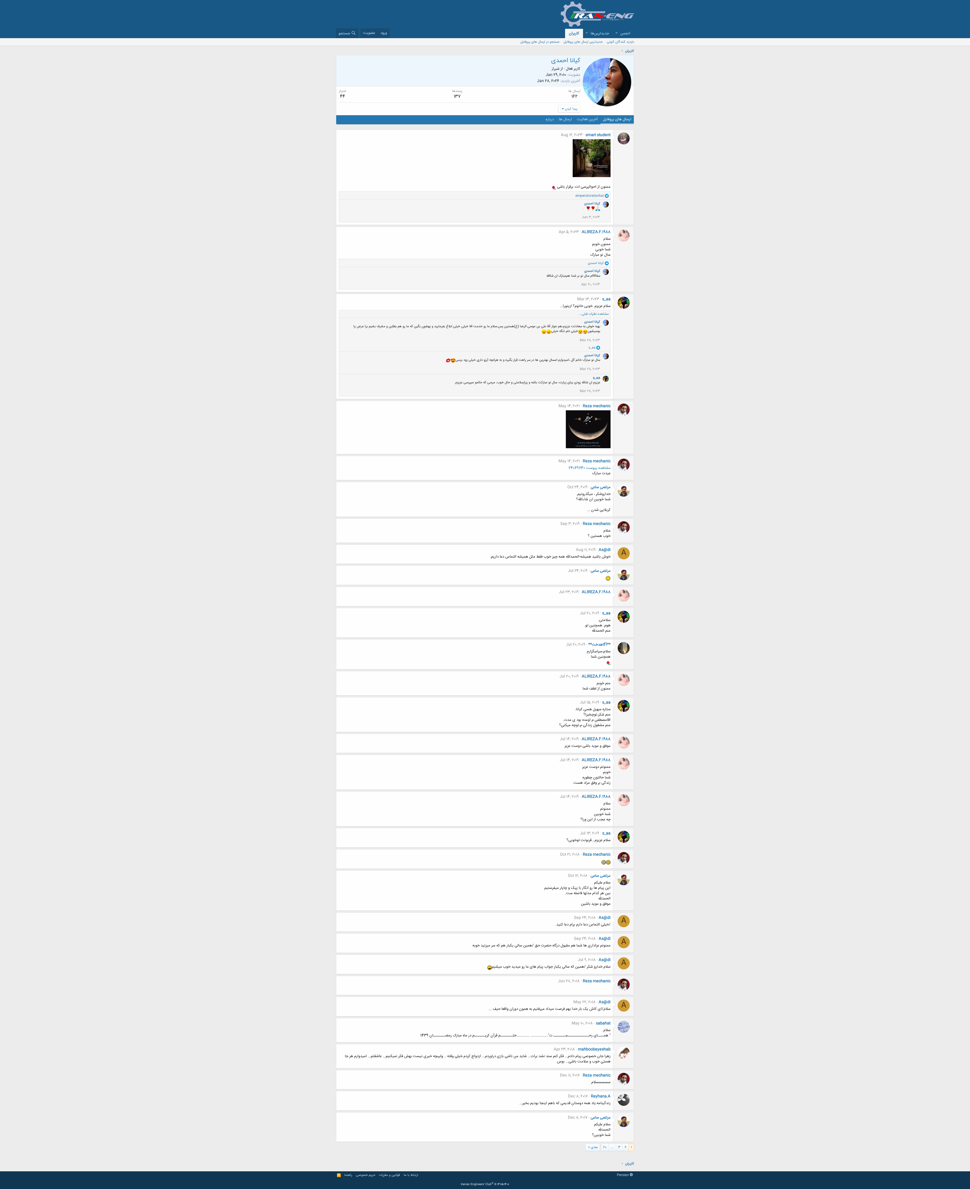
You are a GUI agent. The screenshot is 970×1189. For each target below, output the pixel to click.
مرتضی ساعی (601, 487)
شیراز (556, 69)
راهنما (348, 1175)
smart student (598, 135)
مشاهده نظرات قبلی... (594, 314)
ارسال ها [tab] (565, 119)
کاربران (574, 33)
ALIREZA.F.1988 (596, 232)
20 (605, 1147)
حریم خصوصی (365, 1175)
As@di (605, 550)
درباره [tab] (550, 119)
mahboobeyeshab (594, 1049)
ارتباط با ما (411, 1175)
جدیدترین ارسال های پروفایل (583, 42)
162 (574, 96)
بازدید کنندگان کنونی (620, 42)
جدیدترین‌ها (600, 33)
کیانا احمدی (592, 203)
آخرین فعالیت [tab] (587, 119)
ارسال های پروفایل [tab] (617, 119)
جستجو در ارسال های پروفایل (540, 42)
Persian (623, 1175)
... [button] (612, 1147)
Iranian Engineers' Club (485, 1184)
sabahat (603, 1023)
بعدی (594, 1147)
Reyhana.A (601, 1096)
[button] (616, 33)
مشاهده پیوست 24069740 (590, 468)
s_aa (606, 299)
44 (342, 96)
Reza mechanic (597, 406)
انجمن (625, 33)
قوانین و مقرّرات (389, 1175)
